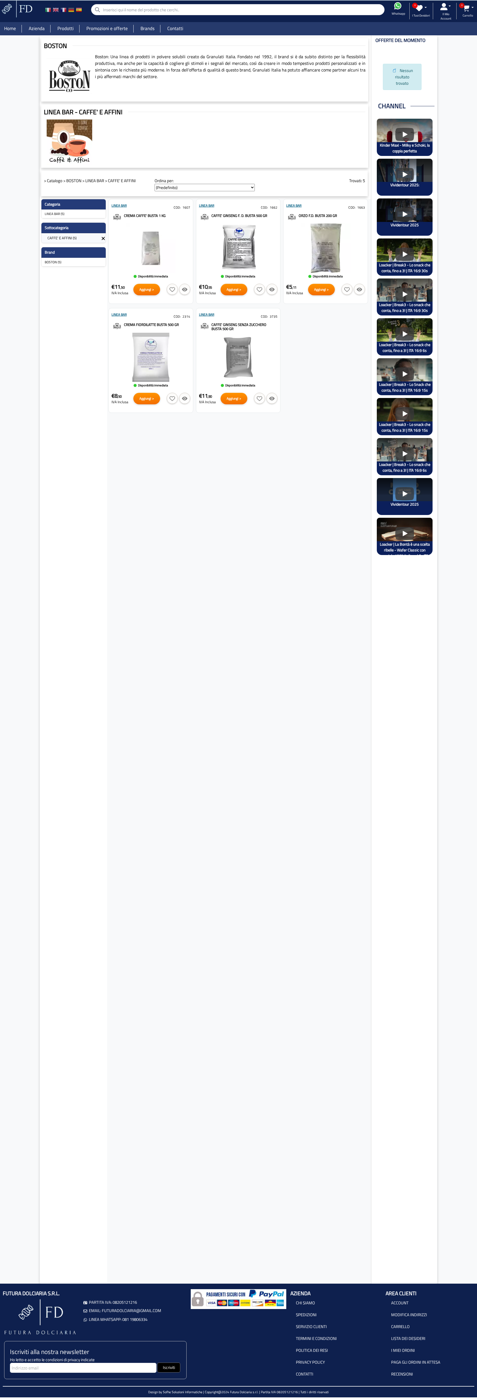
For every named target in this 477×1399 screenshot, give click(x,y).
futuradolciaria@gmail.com (131, 1310)
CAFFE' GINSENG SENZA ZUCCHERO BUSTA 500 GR (238, 326)
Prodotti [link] (65, 28)
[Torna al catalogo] (103, 238)
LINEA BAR (94, 180)
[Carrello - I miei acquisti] (468, 8)
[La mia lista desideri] (421, 8)
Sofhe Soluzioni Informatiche (182, 1392)
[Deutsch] (71, 9)
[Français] (63, 9)
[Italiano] (48, 9)
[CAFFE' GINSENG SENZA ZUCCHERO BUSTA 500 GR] (204, 325)
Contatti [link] (175, 28)
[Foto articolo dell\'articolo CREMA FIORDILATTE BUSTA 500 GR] (151, 357)
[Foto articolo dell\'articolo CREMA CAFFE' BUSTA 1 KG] (151, 248)
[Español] (79, 9)
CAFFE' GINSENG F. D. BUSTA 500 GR (239, 215)
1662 (273, 207)
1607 (186, 207)
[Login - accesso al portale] (445, 6)
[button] (172, 289)
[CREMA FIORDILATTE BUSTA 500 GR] (117, 325)
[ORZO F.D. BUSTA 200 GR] (292, 216)
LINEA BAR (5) (54, 213)
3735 (273, 316)
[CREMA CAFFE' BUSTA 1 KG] (117, 216)
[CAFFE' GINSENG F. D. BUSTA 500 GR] (204, 216)
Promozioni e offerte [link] (107, 28)
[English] (56, 9)
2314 (186, 316)
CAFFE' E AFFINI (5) (61, 238)
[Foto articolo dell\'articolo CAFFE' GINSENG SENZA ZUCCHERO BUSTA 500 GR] (238, 357)
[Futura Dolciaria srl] (16, 8)
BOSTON (73, 180)
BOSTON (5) (53, 262)
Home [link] (10, 28)
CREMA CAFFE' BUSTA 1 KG (145, 215)
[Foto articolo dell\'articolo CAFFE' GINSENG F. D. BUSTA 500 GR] (238, 248)
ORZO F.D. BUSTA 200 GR (318, 215)
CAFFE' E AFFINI (122, 180)
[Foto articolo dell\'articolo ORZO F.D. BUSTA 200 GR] (325, 248)
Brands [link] (148, 28)
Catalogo (54, 180)
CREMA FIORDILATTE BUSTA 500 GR (151, 324)
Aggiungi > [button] (146, 289)
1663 (361, 207)
